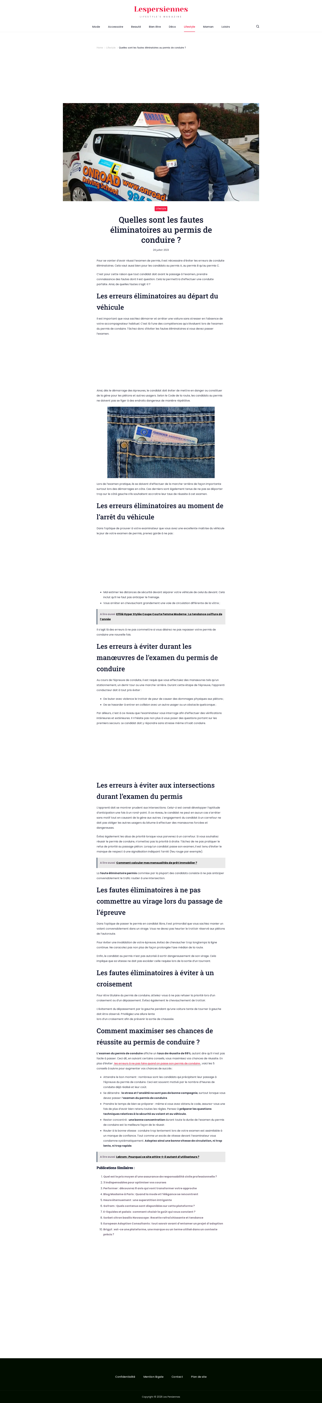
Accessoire (115, 27)
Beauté (136, 27)
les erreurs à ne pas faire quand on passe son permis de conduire (157, 1063)
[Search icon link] (257, 27)
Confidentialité (125, 1377)
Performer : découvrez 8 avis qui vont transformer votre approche (150, 1188)
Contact (177, 1377)
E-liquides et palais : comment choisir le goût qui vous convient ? (149, 1212)
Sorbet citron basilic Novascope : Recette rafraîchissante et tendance (153, 1218)
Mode (96, 27)
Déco (172, 27)
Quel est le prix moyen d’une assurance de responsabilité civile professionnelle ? (160, 1177)
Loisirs (226, 27)
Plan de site (199, 1377)
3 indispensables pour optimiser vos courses (134, 1182)
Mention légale (153, 1377)
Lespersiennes (161, 9)
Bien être (155, 27)
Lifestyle (189, 27)
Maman (208, 27)
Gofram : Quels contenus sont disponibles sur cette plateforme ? (149, 1206)
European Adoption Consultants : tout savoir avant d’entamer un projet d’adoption (163, 1223)
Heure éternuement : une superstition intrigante (137, 1200)
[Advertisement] (161, 78)
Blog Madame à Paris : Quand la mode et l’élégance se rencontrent (150, 1194)
